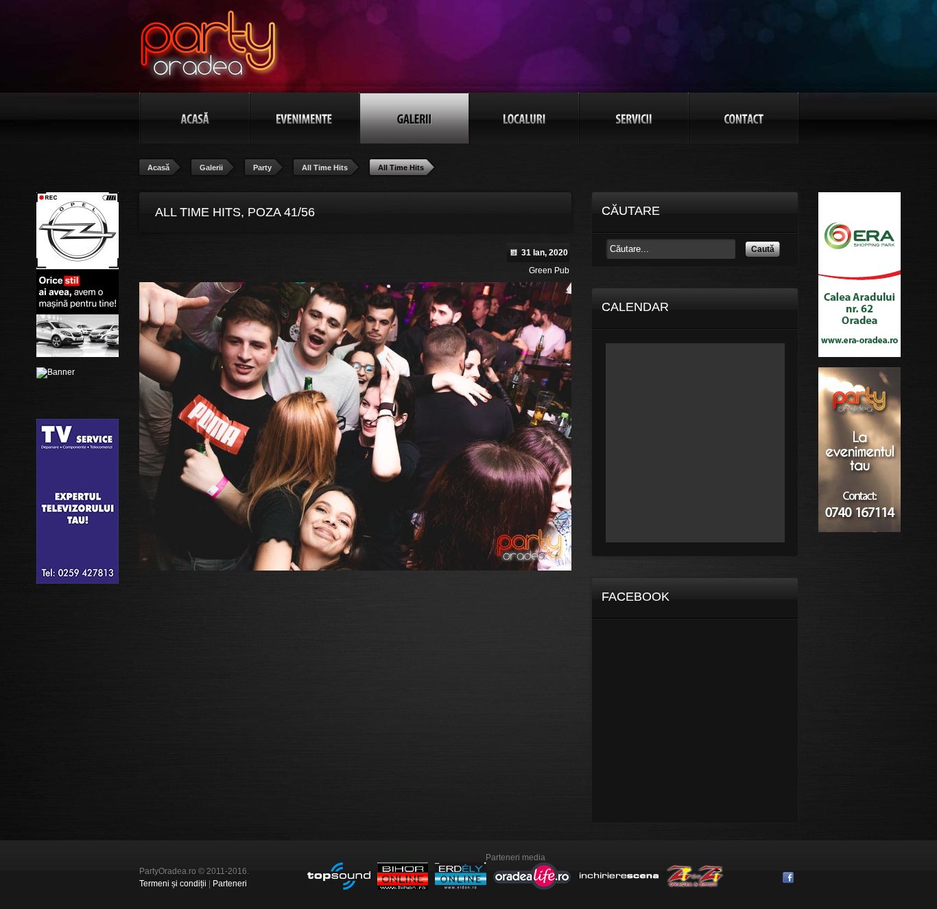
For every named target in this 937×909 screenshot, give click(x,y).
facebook (788, 877)
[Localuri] (524, 118)
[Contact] (743, 118)
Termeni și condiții (172, 883)
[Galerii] (414, 118)
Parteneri (230, 883)
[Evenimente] (304, 118)
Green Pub (549, 270)
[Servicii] (634, 118)
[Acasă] (195, 118)
